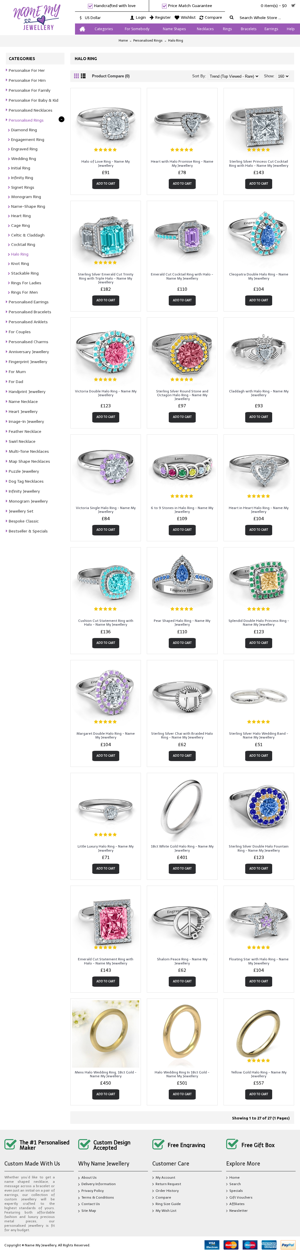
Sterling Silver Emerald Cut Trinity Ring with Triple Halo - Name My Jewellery (105, 278)
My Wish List (166, 1211)
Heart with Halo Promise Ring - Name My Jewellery (182, 163)
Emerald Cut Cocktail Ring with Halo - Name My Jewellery (182, 276)
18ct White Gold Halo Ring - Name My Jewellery (182, 848)
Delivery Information (98, 1184)
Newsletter (238, 1211)
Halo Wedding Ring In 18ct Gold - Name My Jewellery (182, 1074)
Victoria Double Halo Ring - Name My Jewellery (106, 393)
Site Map (88, 1211)
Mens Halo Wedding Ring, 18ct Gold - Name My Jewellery (106, 1074)
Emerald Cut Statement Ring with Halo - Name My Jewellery (105, 961)
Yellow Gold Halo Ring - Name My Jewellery (259, 1074)
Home (123, 40)
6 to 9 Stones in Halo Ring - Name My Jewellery (182, 510)
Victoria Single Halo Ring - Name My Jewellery (106, 510)
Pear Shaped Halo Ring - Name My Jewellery (182, 623)
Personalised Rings (148, 40)
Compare (163, 1197)
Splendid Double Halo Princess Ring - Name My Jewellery (259, 623)
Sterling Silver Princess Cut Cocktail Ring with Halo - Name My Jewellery (258, 163)
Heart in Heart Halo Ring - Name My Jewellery (259, 510)
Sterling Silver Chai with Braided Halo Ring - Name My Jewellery (182, 735)
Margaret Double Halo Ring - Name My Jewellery (105, 735)
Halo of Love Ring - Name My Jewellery (105, 163)
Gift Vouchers (241, 1197)
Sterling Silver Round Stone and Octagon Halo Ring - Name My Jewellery (182, 395)
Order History (167, 1191)
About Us (89, 1177)
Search (235, 1184)
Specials (236, 1191)
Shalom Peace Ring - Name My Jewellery (182, 961)
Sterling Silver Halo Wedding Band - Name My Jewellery (258, 735)
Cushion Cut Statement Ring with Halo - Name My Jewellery (105, 623)
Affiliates (237, 1204)
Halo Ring (175, 40)
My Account (165, 1177)
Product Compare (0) (110, 76)
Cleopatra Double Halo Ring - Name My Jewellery (258, 276)
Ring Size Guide (168, 1204)
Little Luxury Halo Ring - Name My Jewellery (106, 848)
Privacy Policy (92, 1191)
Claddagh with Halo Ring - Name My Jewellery (259, 393)
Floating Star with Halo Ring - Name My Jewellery (259, 961)
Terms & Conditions (97, 1197)
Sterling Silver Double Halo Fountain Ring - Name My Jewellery (259, 848)
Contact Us (90, 1204)
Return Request (168, 1184)
